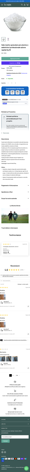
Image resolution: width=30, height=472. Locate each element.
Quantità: (3, 83)
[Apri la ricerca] (22, 4)
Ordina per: (20, 284)
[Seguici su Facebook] (2, 452)
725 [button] (17, 375)
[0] (27, 5)
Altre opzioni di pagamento (15, 66)
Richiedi (5, 441)
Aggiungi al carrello (15, 58)
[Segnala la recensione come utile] (28, 306)
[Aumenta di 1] (15, 83)
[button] (8, 252)
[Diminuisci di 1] (8, 83)
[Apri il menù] (2, 4)
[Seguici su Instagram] (5, 452)
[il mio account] (24, 4)
